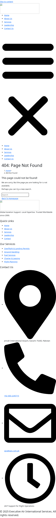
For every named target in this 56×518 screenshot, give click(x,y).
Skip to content (6, 1)
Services (7, 22)
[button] (28, 88)
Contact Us (9, 28)
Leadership (9, 25)
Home (6, 15)
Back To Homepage (10, 198)
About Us (8, 18)
